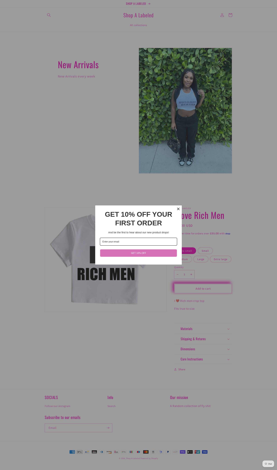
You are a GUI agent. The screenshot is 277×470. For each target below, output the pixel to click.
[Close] (178, 208)
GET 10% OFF (138, 253)
